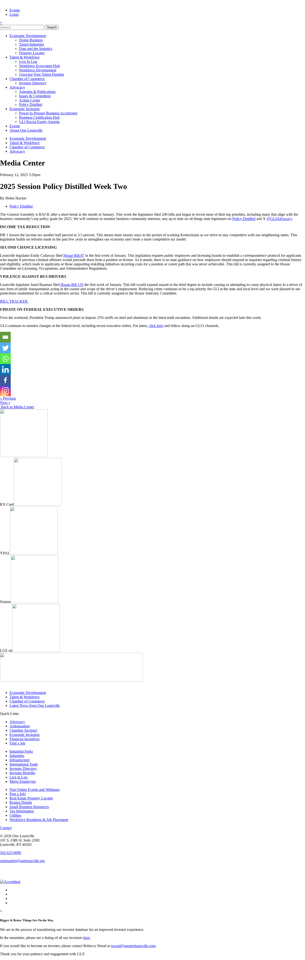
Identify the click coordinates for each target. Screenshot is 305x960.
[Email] (5, 337)
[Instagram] (5, 391)
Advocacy (17, 87)
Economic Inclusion (25, 109)
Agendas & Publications (37, 92)
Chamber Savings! (23, 730)
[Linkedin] (5, 369)
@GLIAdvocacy (279, 219)
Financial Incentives (25, 739)
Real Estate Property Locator (31, 798)
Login (14, 14)
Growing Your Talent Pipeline (41, 74)
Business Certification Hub (39, 117)
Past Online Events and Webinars (35, 790)
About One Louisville (26, 130)
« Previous (8, 398)
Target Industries (31, 44)
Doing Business (31, 40)
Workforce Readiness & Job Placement (39, 820)
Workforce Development (37, 70)
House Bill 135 (72, 285)
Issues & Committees (35, 96)
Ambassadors (20, 726)
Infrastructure (20, 760)
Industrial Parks (21, 751)
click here (156, 326)
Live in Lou (18, 777)
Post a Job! (18, 794)
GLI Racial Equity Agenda (39, 122)
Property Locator (32, 53)
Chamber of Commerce (27, 79)
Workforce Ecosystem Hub (39, 66)
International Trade (24, 764)
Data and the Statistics (35, 49)
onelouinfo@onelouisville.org (22, 861)
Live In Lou (28, 61)
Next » (5, 403)
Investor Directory (32, 83)
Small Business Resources (29, 807)
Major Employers (23, 781)
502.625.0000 (10, 853)
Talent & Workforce (25, 57)
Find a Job (17, 743)
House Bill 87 (73, 255)
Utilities (15, 815)
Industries (17, 756)
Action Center (29, 100)
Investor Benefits (22, 773)
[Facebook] (5, 380)
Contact (6, 828)
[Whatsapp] (5, 358)
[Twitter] (5, 348)
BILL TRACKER (14, 301)
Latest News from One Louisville (35, 705)
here (86, 938)
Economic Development (28, 36)
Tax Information (22, 811)
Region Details (21, 802)
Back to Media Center (17, 407)
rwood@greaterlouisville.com (133, 946)
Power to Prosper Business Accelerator (48, 113)
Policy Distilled (30, 104)
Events (15, 10)
